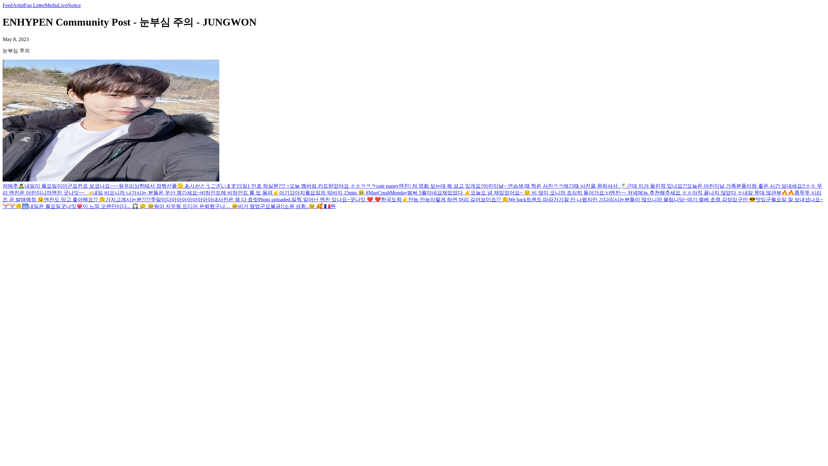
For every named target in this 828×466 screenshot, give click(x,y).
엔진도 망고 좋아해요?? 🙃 (74, 199)
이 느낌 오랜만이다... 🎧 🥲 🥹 (118, 206)
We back (517, 199)
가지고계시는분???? (128, 199)
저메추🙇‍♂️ (14, 186)
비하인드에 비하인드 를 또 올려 (236, 192)
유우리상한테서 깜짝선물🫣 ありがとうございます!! (179, 186)
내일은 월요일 (44, 206)
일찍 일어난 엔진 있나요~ (320, 199)
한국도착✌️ (394, 199)
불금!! (277, 206)
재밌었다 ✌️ (456, 192)
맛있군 (763, 199)
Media (51, 5)
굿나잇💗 (72, 206)
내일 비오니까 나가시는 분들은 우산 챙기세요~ (146, 192)
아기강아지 (292, 192)
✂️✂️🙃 (12, 206)
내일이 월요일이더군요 (51, 186)
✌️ (276, 192)
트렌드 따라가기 (545, 199)
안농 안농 (419, 199)
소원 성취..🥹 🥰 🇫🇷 (307, 206)
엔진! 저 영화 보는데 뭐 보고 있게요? (441, 186)
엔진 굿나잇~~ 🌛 (72, 192)
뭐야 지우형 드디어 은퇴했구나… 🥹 (196, 206)
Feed (8, 5)
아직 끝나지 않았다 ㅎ (717, 192)
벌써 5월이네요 (424, 192)
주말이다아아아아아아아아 (182, 199)
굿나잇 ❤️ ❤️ (365, 199)
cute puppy (387, 186)
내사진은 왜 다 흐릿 (235, 199)
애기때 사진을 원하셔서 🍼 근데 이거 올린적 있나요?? (625, 186)
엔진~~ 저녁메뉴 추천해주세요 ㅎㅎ (651, 192)
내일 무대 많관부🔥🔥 (768, 192)
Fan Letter (34, 5)
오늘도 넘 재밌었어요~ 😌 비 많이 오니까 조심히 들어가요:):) (540, 192)
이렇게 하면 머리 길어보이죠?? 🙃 (469, 199)
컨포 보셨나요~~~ (98, 186)
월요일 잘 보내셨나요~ (797, 199)
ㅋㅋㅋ (368, 186)
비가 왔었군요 (254, 206)
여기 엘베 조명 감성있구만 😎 (721, 199)
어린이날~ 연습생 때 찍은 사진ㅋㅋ (523, 186)
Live (62, 5)
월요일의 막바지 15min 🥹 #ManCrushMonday (356, 192)
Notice (74, 5)
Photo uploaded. (274, 199)
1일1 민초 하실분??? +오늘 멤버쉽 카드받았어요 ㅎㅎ (300, 186)
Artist (18, 5)
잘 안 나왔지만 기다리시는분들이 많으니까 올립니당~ (625, 199)
